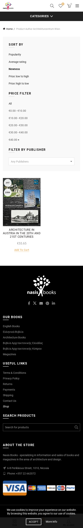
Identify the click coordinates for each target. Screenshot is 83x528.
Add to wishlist (37, 181)
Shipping (8, 395)
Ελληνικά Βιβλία (13, 331)
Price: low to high (19, 76)
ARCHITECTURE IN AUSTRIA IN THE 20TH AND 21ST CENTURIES (22, 233)
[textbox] (41, 161)
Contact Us (9, 400)
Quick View (37, 188)
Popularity (15, 54)
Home (9, 28)
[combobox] (41, 161)
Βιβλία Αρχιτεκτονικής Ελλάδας (23, 343)
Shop (6, 406)
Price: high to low (19, 83)
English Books (11, 326)
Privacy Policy (11, 378)
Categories (39, 16)
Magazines (9, 354)
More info (51, 521)
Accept (33, 521)
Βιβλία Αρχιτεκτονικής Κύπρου (22, 348)
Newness (14, 69)
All (10, 103)
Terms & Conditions (14, 372)
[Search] (52, 6)
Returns (7, 384)
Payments (9, 389)
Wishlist (63, 4)
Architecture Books (14, 337)
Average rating (17, 61)
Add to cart (21, 249)
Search (76, 427)
